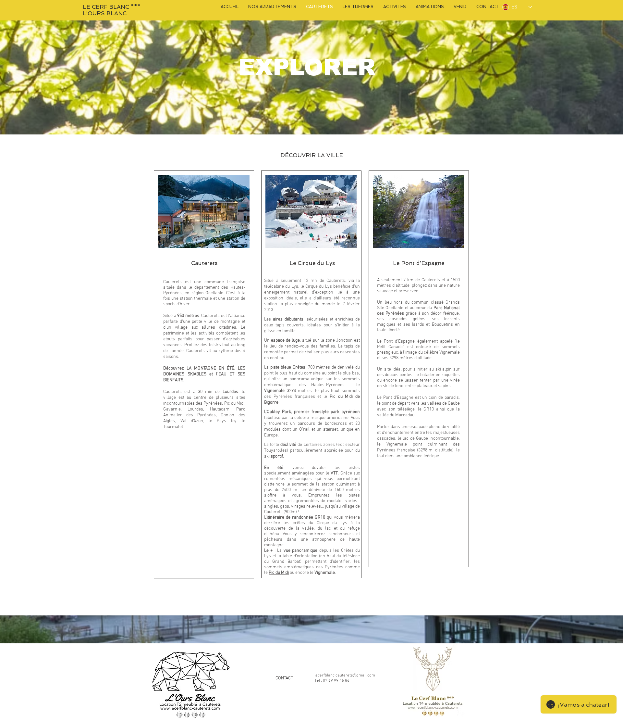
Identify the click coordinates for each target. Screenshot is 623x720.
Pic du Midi (279, 572)
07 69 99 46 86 (336, 680)
